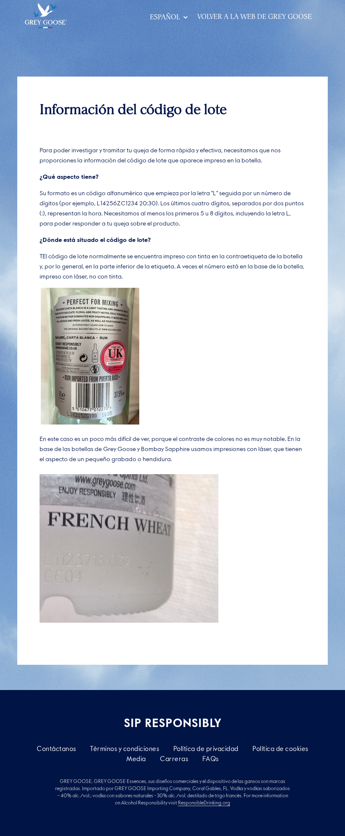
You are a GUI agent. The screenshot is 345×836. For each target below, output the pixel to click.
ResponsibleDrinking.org (204, 803)
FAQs (210, 759)
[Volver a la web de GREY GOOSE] (46, 15)
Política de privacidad (206, 749)
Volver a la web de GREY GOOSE (254, 16)
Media (136, 759)
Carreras (174, 759)
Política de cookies (280, 749)
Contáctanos (56, 749)
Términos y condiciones (124, 749)
